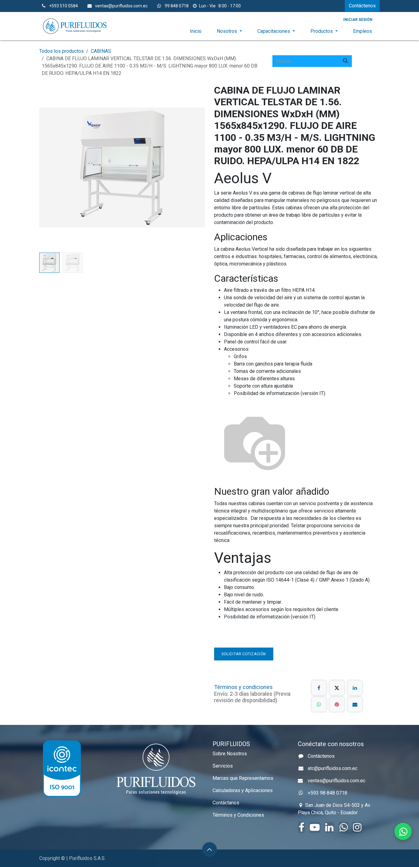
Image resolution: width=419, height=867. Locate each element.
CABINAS (101, 51)
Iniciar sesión (357, 19)
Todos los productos (61, 51)
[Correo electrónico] (355, 704)
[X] (336, 687)
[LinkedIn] (355, 687)
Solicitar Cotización (243, 654)
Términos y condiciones (243, 687)
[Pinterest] (336, 704)
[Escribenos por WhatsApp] (403, 831)
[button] (47, 167)
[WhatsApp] (319, 704)
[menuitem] (195, 31)
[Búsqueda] (345, 61)
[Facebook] (319, 687)
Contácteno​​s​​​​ (362, 6)
